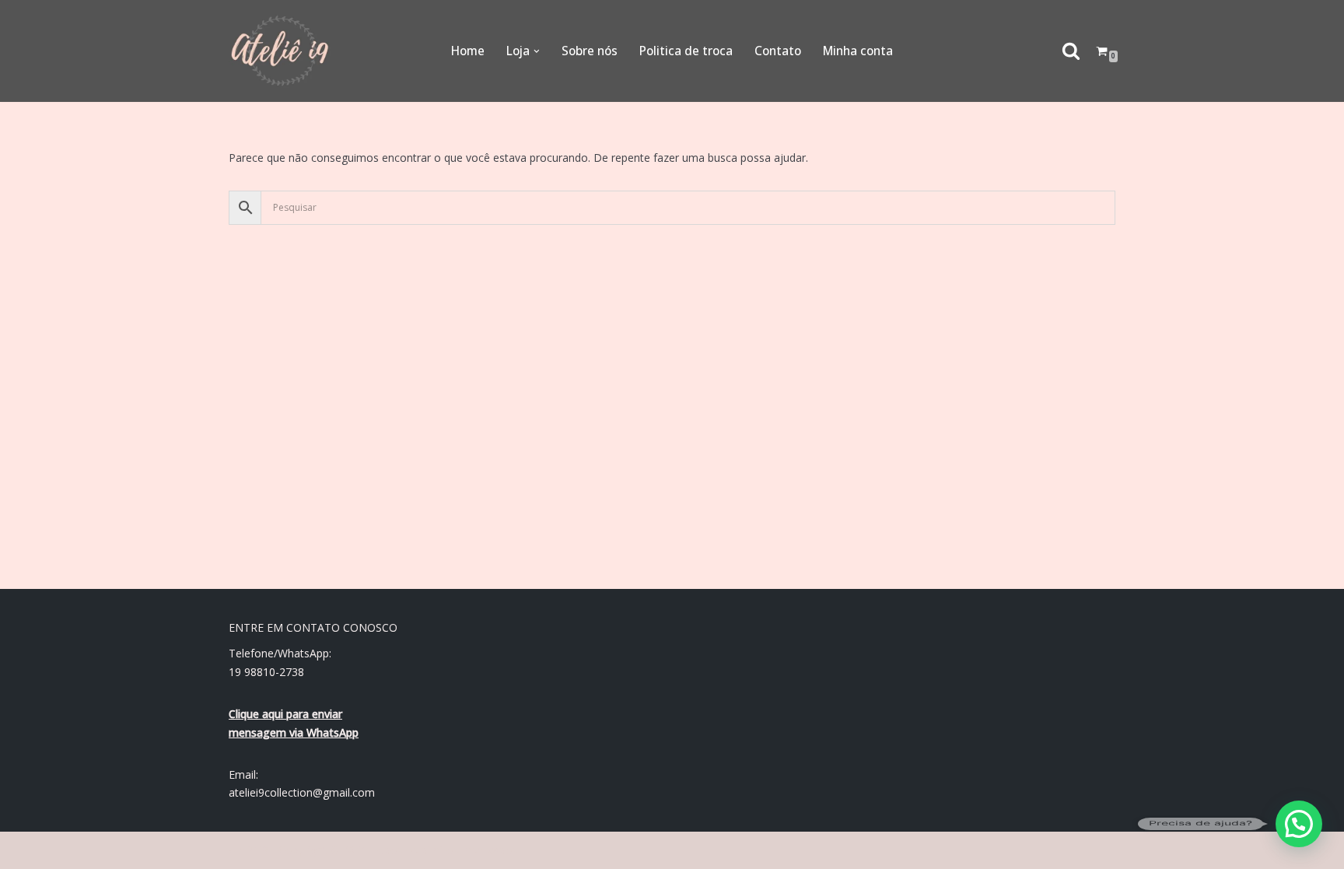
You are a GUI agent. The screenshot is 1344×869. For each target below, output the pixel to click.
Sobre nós (590, 51)
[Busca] (1071, 50)
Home (468, 51)
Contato (777, 51)
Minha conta (858, 51)
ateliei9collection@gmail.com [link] (302, 792)
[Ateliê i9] (280, 51)
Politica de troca (686, 51)
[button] (537, 51)
